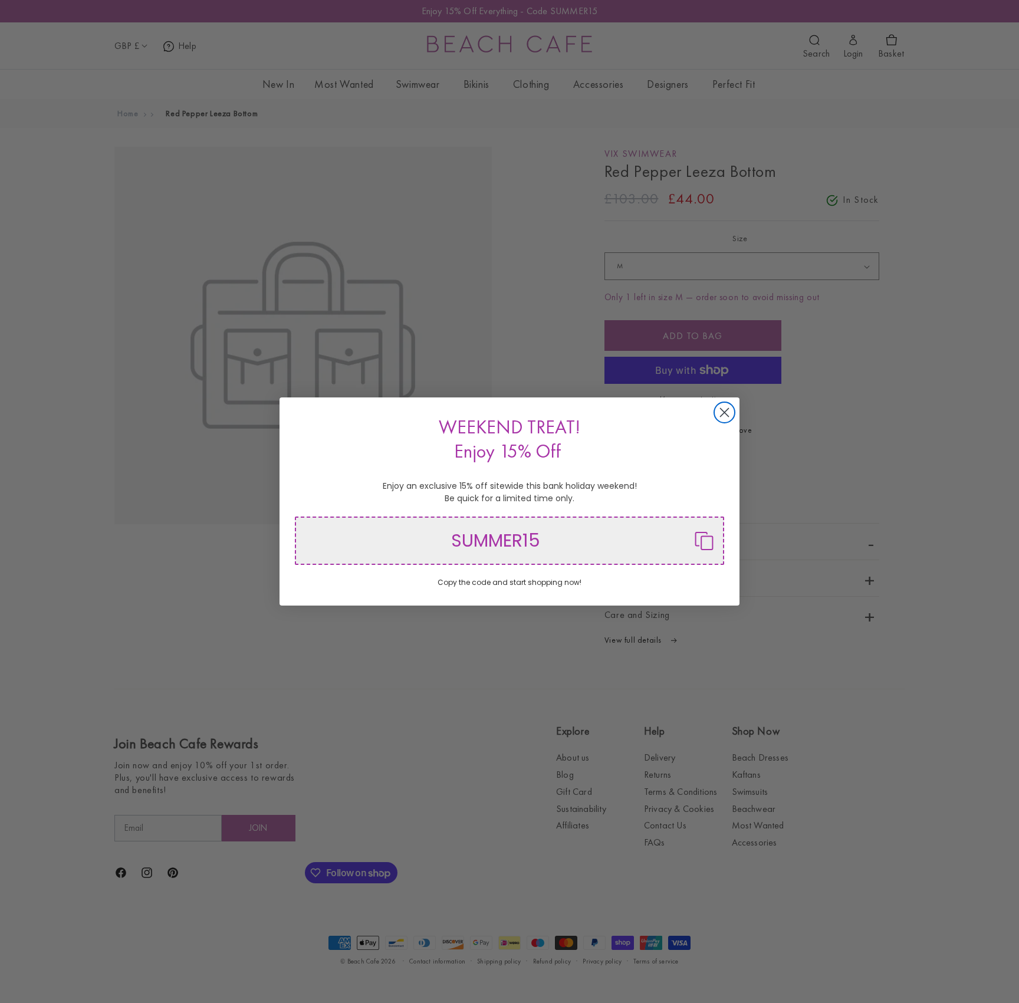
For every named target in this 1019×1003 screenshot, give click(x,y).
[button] (509, 541)
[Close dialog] (724, 412)
